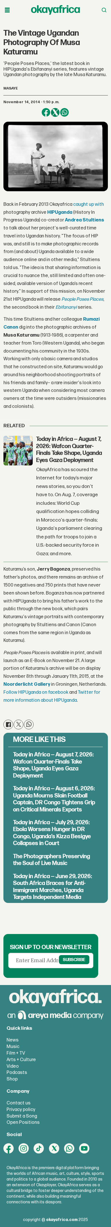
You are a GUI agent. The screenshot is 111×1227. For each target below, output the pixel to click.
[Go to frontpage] (55, 10)
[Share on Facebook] (46, 112)
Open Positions (23, 1122)
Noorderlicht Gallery (26, 684)
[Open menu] (7, 10)
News (12, 1040)
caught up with (88, 204)
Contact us (18, 1103)
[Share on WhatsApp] (64, 112)
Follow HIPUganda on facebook (35, 692)
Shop (12, 1079)
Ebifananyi (66, 307)
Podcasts (17, 1072)
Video (13, 1066)
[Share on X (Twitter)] (55, 112)
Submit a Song (22, 1116)
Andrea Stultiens (84, 220)
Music (13, 1046)
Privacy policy (21, 1109)
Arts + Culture (21, 1060)
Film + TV (16, 1053)
